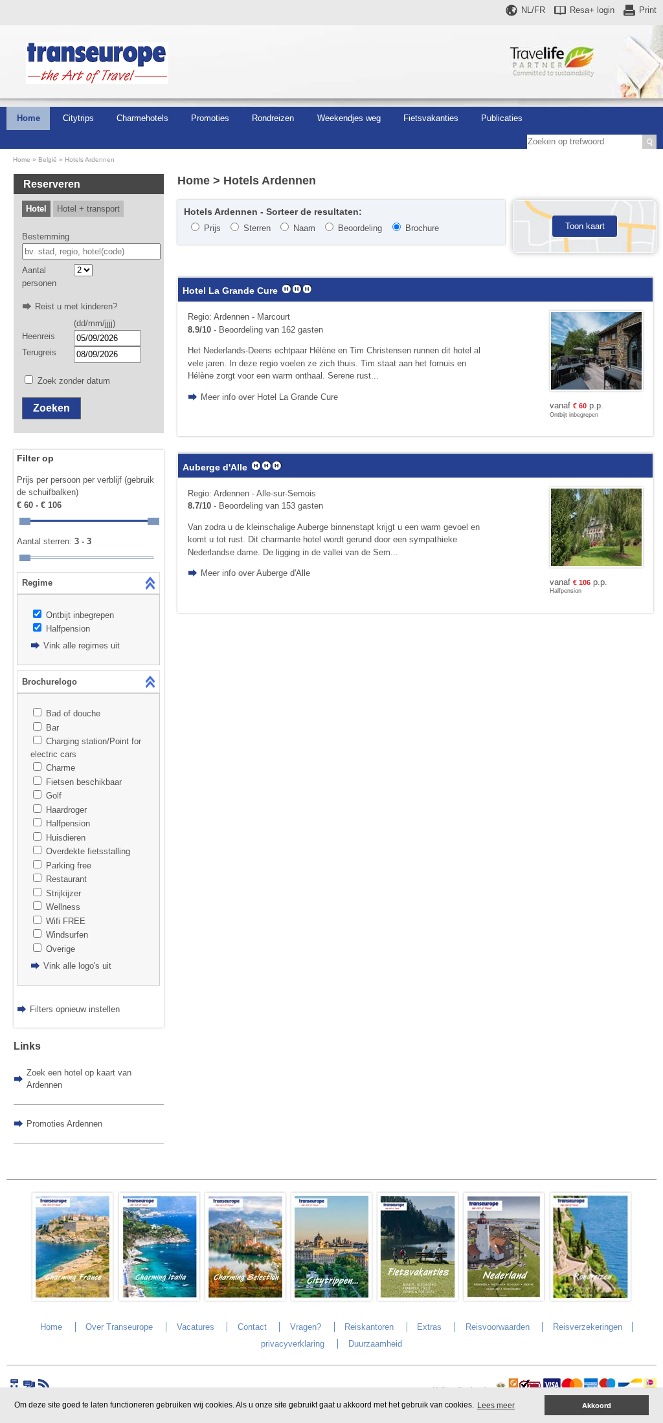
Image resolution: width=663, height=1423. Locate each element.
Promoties (210, 118)
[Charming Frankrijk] (72, 1298)
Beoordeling (360, 228)
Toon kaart (585, 226)
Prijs (212, 228)
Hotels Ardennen (90, 159)
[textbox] (91, 251)
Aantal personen (39, 276)
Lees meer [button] (496, 1405)
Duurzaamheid (375, 1344)
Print (648, 10)
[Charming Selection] (245, 1298)
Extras (429, 1327)
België (47, 159)
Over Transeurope (119, 1327)
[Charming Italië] (159, 1298)
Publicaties (502, 118)
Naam (304, 228)
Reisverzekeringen (587, 1327)
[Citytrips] (331, 1298)
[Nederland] (504, 1298)
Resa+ (592, 10)
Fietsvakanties (430, 118)
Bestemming (45, 236)
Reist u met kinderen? (76, 306)
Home (28, 118)
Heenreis (38, 336)
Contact (252, 1327)
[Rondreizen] (590, 1298)
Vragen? (305, 1327)
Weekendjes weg (349, 118)
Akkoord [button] (596, 1405)
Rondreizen (273, 118)
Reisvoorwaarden (498, 1327)
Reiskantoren (369, 1327)
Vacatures (195, 1327)
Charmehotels (142, 118)
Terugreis (39, 352)
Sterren (257, 228)
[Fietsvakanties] (417, 1298)
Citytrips (78, 118)
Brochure (422, 228)
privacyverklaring (292, 1344)
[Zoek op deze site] (649, 142)
